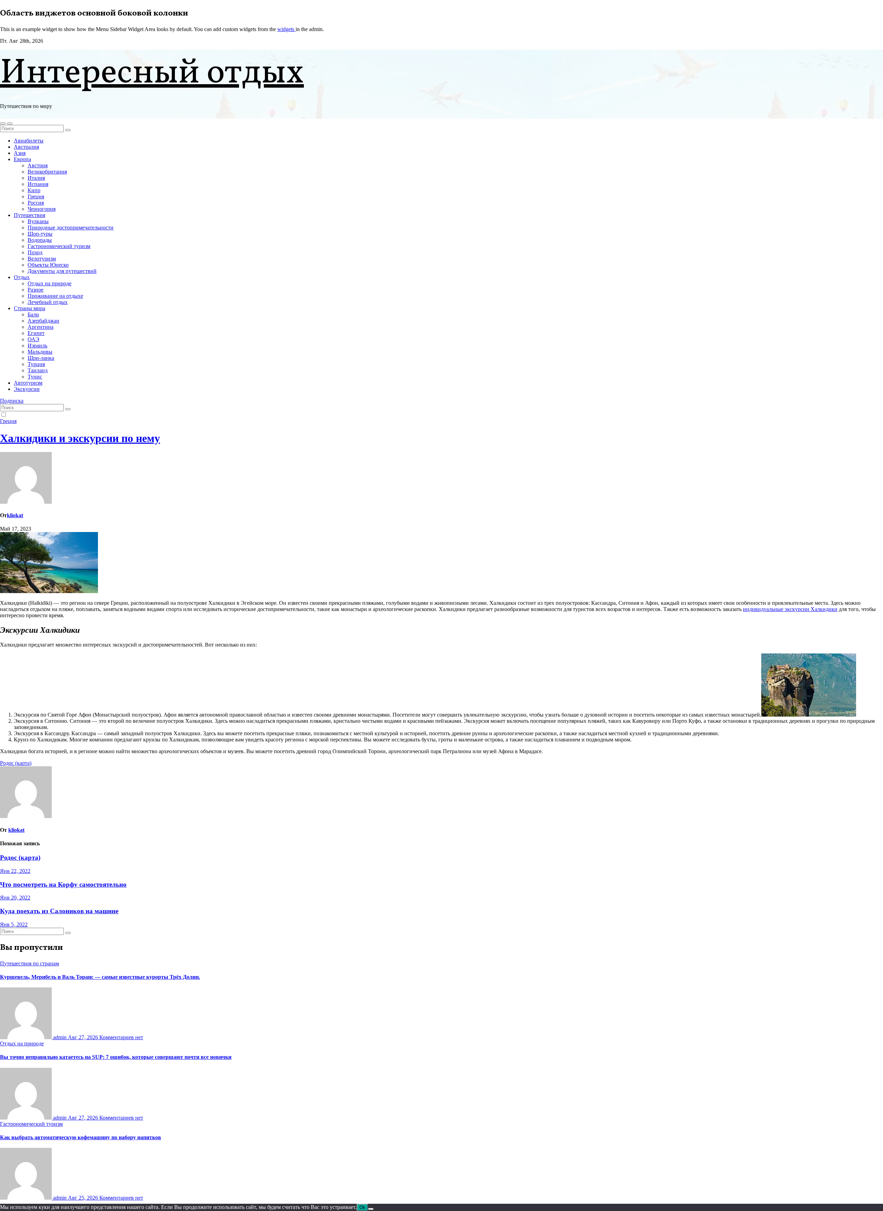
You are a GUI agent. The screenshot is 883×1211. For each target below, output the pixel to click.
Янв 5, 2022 (14, 924)
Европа (22, 159)
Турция (36, 364)
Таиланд (38, 370)
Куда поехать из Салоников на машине (59, 911)
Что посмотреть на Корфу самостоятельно (63, 884)
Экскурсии (27, 389)
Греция (36, 196)
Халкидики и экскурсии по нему (80, 438)
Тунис (35, 377)
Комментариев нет (121, 1037)
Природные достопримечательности (70, 227)
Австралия (26, 147)
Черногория (42, 209)
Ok (362, 1207)
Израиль (37, 345)
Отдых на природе (49, 283)
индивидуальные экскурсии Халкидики (790, 609)
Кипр (34, 190)
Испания (38, 184)
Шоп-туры (40, 234)
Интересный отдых (152, 74)
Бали (33, 314)
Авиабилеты (28, 141)
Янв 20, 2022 (15, 897)
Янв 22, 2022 (15, 871)
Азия (20, 153)
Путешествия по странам (29, 963)
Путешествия (29, 215)
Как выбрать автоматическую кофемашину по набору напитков (80, 1137)
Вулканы (38, 221)
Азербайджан (43, 321)
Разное (35, 290)
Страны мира (29, 308)
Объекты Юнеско (48, 265)
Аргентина (40, 327)
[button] (3, 123)
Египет (36, 333)
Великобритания (47, 172)
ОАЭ (33, 339)
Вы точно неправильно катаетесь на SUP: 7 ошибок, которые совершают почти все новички (115, 1057)
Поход (35, 252)
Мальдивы (40, 352)
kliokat (15, 515)
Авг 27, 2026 (83, 1037)
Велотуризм (42, 259)
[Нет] (371, 1209)
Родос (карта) (15, 763)
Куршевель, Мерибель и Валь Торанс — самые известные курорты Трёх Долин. (100, 977)
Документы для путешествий (62, 271)
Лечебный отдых (48, 302)
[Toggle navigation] (9, 123)
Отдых (22, 277)
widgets (286, 29)
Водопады (40, 240)
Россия (36, 203)
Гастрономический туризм (59, 246)
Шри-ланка (41, 358)
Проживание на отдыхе (55, 296)
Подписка (11, 401)
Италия (36, 178)
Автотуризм (28, 383)
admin (60, 1037)
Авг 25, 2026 (83, 1198)
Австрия (38, 165)
